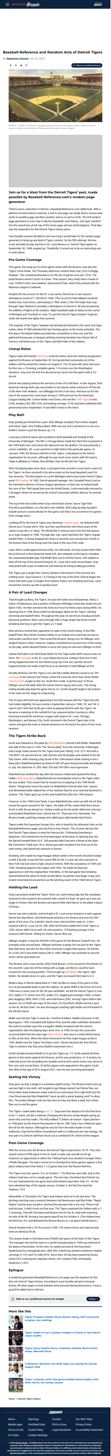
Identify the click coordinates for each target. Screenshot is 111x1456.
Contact (56, 1419)
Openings (33, 1419)
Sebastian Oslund (17, 58)
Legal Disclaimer (61, 1429)
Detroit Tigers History (29, 1399)
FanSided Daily (36, 1424)
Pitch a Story (59, 1424)
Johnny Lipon (71, 522)
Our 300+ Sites (84, 1419)
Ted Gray (42, 356)
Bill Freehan (22, 480)
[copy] (26, 65)
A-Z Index (13, 1435)
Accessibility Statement (89, 1429)
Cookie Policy (35, 1429)
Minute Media (21, 1443)
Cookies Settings (37, 1435)
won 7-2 (48, 1111)
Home (12, 1399)
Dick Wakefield (56, 743)
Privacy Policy (83, 1424)
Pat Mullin (71, 971)
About (11, 1419)
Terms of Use (15, 1429)
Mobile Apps (15, 1424)
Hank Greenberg (25, 778)
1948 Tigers (83, 399)
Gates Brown (55, 1034)
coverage (25, 657)
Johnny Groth (16, 681)
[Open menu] (7, 4)
